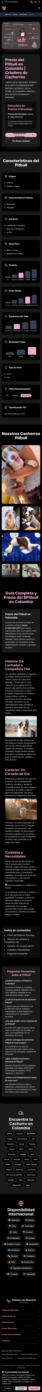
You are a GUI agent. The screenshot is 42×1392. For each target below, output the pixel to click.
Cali (33, 1139)
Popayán (18, 1164)
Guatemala (32, 1244)
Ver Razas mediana (21, 141)
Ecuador (28, 1232)
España (30, 1238)
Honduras (13, 1250)
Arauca (9, 1134)
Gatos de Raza (8, 1322)
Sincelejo (11, 1180)
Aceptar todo (34, 1388)
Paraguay (28, 1256)
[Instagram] (31, 2)
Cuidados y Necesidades (18, 950)
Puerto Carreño (31, 1164)
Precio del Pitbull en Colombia (20, 935)
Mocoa (6, 1159)
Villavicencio (16, 1185)
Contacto (5, 1341)
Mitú (32, 1154)
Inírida (21, 1149)
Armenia (19, 1134)
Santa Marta (31, 1175)
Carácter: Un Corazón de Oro (20, 946)
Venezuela (29, 1274)
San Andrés (31, 1170)
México (29, 1250)
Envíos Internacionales (11, 1334)
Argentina (13, 1220)
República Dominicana (21, 1268)
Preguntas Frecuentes (17, 954)
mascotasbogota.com (9, 1354)
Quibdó (9, 1170)
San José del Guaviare (14, 1175)
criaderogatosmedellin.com (26, 1358)
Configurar (8, 1388)
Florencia (32, 1144)
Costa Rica (28, 1226)
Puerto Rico (27, 1262)
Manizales (11, 1154)
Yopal (28, 1185)
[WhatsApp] (35, 2)
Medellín (23, 1154)
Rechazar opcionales (21, 1388)
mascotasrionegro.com (29, 1354)
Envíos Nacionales (9, 1328)
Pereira (7, 1164)
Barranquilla (31, 1134)
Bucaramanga (22, 1139)
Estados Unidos (12, 1244)
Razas (15, 14)
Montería (17, 1159)
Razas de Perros (9, 1316)
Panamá (12, 1256)
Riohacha (19, 1170)
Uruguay (12, 1274)
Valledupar (31, 1180)
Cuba (13, 1232)
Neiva (27, 1159)
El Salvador (13, 1238)
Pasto (36, 1159)
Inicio (9, 14)
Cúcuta (21, 1144)
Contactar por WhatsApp (19, 135)
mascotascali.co (7, 1358)
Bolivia (29, 1220)
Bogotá (10, 1139)
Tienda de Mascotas (10, 1310)
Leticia (30, 1149)
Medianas (23, 14)
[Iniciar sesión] (39, 2)
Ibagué (11, 1149)
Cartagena (10, 1144)
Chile (12, 1226)
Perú (11, 1262)
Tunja (20, 1180)
